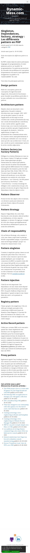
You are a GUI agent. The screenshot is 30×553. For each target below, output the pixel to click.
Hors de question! (15, 551)
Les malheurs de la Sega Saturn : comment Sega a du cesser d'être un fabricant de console (16, 431)
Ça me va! (6, 551)
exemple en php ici (18, 274)
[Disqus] (15, 468)
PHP (9, 47)
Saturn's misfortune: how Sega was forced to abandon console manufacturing (15, 439)
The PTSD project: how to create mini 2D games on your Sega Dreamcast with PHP (16, 390)
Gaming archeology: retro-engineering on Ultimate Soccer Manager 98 (14, 421)
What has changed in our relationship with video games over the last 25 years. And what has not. (16, 407)
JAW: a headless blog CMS (12, 400)
